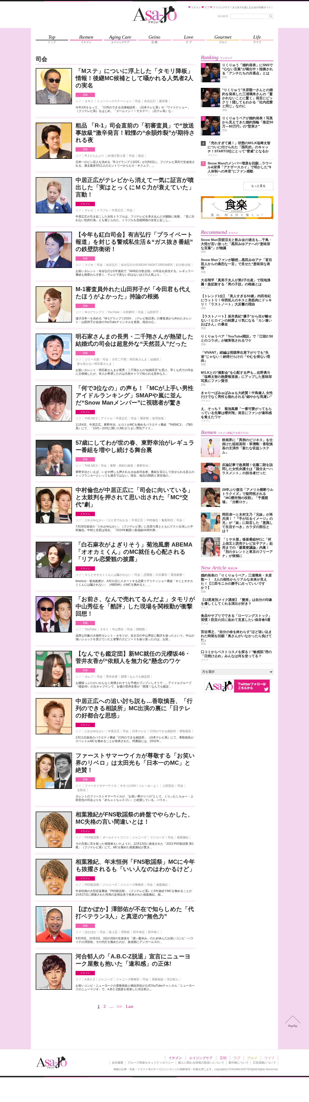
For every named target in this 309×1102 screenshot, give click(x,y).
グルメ (252, 1058)
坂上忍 (113, 932)
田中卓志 (139, 932)
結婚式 (154, 359)
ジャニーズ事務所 (132, 884)
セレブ (89, 676)
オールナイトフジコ (116, 837)
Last (129, 1006)
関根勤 (140, 629)
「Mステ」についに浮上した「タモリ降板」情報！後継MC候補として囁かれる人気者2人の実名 (134, 78)
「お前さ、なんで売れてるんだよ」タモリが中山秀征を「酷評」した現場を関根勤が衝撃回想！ (135, 606)
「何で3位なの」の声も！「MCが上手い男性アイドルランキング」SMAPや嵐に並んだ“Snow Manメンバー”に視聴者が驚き (135, 395)
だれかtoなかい (95, 520)
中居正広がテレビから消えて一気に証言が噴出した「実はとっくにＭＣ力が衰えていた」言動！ (135, 187)
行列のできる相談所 (163, 731)
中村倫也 (152, 520)
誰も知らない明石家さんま (94, 363)
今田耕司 (128, 312)
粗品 (141, 155)
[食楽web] (237, 218)
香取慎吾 (185, 731)
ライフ (269, 1058)
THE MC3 (91, 418)
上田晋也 (168, 785)
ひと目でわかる (118, 520)
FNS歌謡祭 (92, 837)
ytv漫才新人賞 (116, 155)
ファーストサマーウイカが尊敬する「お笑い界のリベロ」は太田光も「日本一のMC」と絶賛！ (135, 762)
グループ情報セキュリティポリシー (150, 1062)
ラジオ (89, 265)
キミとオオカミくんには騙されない (108, 574)
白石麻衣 (161, 574)
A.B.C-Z (90, 979)
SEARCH (223, 16)
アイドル (106, 418)
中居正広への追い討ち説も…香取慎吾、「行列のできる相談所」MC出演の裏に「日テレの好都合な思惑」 (134, 708)
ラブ (236, 1058)
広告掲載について (264, 1062)
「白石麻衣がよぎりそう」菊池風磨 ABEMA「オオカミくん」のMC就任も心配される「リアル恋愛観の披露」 (134, 551)
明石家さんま (138, 359)
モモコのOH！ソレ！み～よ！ (139, 785)
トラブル (102, 210)
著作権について (238, 1062)
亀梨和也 (167, 520)
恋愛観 (148, 574)
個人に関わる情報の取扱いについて (201, 1062)
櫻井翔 (144, 418)
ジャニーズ (139, 837)
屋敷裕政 (157, 979)
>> (119, 1006)
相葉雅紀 (183, 837)
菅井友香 (112, 676)
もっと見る (258, 186)
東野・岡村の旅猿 (121, 465)
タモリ (89, 101)
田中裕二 (154, 932)
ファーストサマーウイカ (101, 785)
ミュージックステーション (114, 101)
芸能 (85, 94)
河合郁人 (172, 979)
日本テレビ (139, 731)
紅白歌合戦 (183, 265)
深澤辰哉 (158, 418)
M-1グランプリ (94, 312)
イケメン (85, 204)
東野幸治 (142, 465)
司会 (138, 101)
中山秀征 (118, 629)
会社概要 (117, 1062)
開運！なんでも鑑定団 (135, 676)
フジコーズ (157, 837)
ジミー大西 (92, 359)
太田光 (81, 790)
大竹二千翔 (119, 359)
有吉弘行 (150, 101)
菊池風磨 (176, 574)
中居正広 (117, 210)
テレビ (89, 210)
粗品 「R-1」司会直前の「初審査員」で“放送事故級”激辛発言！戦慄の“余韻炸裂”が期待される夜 (135, 132)
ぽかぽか (90, 932)
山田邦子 (153, 312)
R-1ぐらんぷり (94, 155)
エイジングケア (201, 1058)
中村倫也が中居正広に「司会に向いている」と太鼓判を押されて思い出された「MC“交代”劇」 (134, 497)
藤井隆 (163, 101)
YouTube (113, 312)
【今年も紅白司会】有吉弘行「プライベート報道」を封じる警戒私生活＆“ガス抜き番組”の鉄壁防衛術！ (134, 241)
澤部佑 (125, 932)
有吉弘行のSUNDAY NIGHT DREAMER (147, 265)
